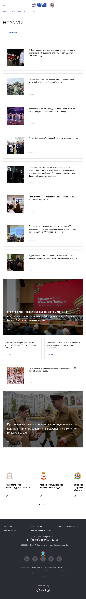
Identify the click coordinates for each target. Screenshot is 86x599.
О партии (8, 527)
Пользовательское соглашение (43, 573)
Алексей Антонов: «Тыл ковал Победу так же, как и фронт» (53, 138)
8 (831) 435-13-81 (43, 540)
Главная (6, 11)
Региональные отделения (68, 527)
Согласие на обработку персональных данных (43, 579)
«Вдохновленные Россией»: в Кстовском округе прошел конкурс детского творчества (63, 345)
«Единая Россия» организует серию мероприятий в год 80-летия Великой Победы (20, 345)
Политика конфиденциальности (43, 575)
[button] (39, 504)
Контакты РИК (10, 530)
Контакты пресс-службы (41, 530)
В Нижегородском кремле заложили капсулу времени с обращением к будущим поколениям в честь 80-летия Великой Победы (52, 53)
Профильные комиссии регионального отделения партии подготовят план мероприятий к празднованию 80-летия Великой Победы (42, 428)
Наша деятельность (18, 11)
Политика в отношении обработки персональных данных (43, 577)
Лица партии (36, 527)
